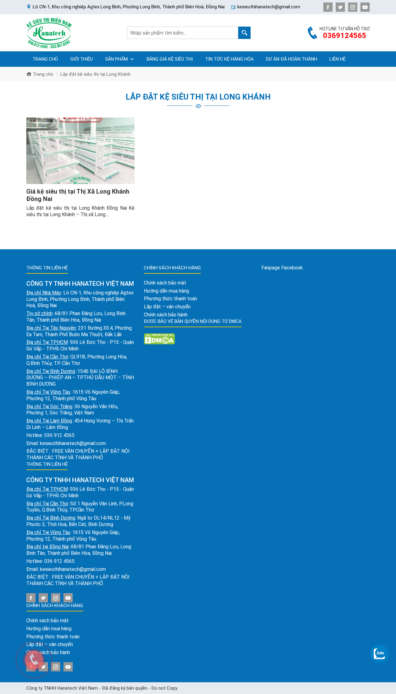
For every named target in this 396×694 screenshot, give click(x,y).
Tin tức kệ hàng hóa (229, 59)
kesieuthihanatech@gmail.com (73, 443)
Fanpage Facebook (282, 268)
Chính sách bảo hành (165, 315)
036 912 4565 (59, 435)
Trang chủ (45, 59)
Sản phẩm (116, 59)
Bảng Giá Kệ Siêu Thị (170, 59)
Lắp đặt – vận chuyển (167, 307)
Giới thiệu (81, 59)
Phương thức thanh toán (170, 299)
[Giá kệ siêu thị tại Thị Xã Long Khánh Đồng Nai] (80, 151)
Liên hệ (337, 59)
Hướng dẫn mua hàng (48, 629)
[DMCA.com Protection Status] (159, 338)
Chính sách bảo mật (47, 620)
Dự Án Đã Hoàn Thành (291, 59)
